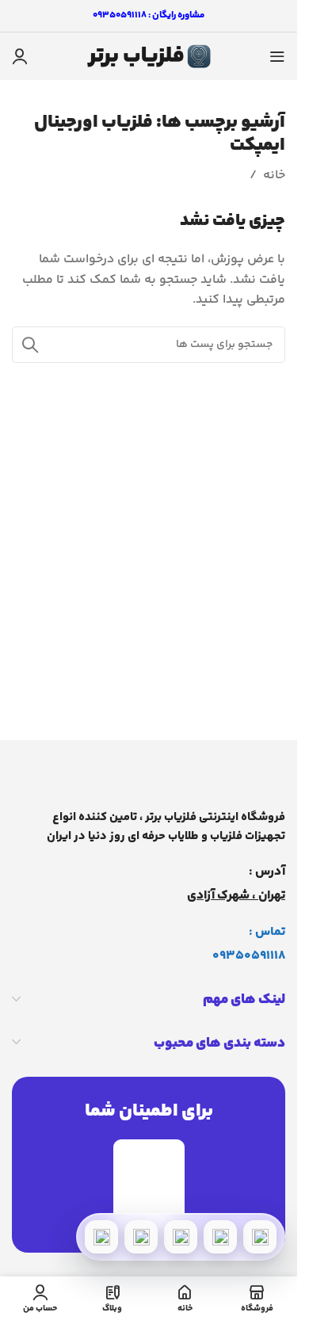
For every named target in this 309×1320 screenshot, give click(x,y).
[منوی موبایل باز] (277, 56)
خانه (274, 175)
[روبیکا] (101, 1236)
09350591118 (248, 956)
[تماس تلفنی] (260, 1236)
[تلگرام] (180, 1236)
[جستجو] (30, 344)
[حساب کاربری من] (20, 56)
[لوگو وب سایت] (149, 57)
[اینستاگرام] (141, 1236)
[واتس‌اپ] (220, 1236)
